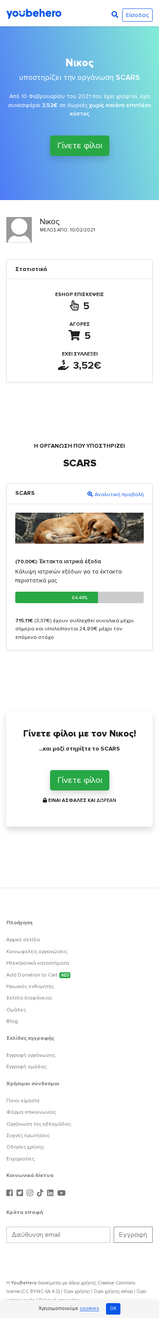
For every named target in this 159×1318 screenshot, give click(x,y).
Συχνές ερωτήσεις (28, 1135)
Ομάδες (16, 1010)
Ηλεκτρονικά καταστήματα (37, 963)
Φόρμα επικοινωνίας (31, 1112)
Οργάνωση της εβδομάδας (38, 1124)
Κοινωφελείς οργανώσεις (36, 951)
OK (113, 1308)
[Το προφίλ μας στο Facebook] (10, 1193)
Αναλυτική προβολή (119, 494)
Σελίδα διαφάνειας (29, 998)
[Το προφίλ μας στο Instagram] (31, 1193)
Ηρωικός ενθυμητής (30, 986)
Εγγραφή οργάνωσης (30, 1055)
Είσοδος (137, 15)
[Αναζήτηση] (114, 15)
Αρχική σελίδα (23, 940)
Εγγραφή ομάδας (26, 1067)
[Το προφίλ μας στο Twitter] (21, 1193)
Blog (12, 1021)
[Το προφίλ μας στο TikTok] (41, 1193)
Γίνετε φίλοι (79, 146)
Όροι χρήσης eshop (113, 1291)
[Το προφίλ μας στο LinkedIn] (51, 1193)
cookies (89, 1309)
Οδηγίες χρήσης (25, 1147)
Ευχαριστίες (20, 1159)
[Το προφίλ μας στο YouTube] (61, 1193)
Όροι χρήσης (77, 1291)
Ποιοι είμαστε (23, 1101)
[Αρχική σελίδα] (34, 13)
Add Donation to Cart (37, 975)
